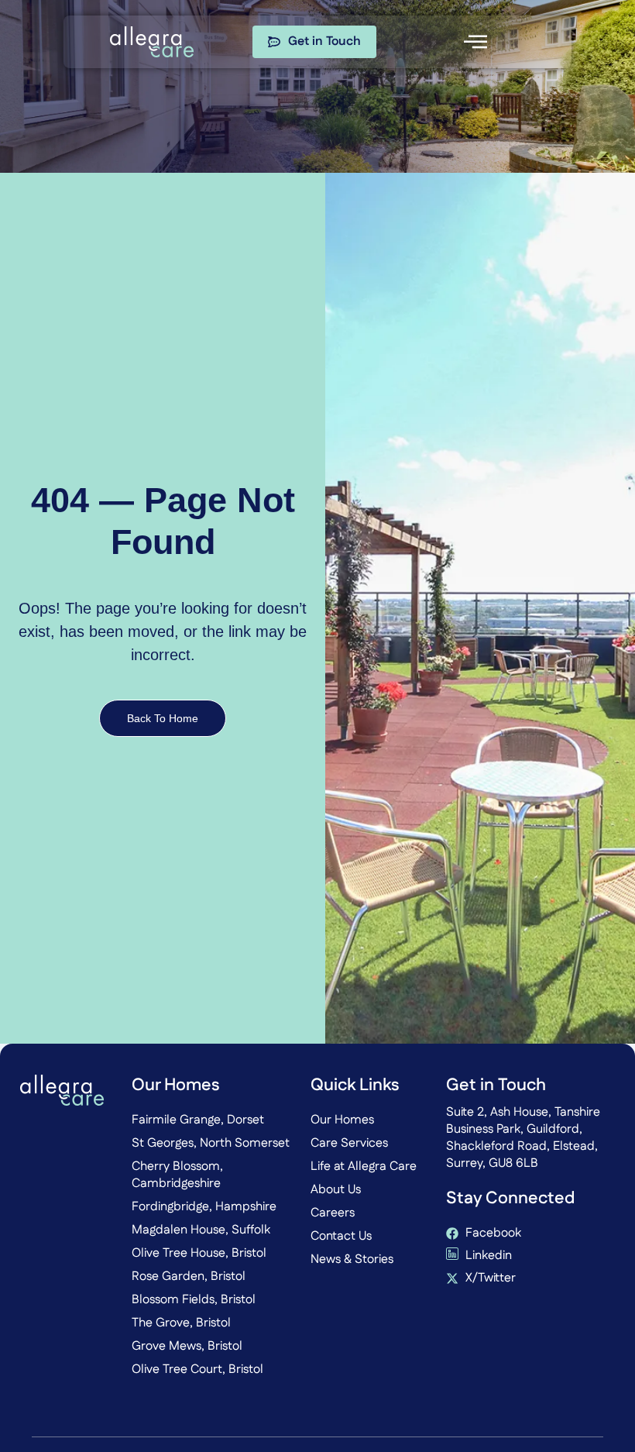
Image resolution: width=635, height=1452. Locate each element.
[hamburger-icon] (475, 41)
